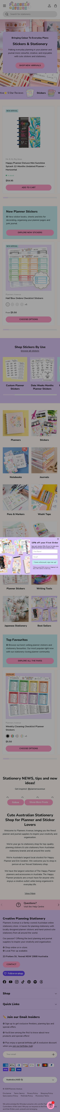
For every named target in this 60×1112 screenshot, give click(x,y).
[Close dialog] (58, 539)
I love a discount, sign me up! (45, 562)
